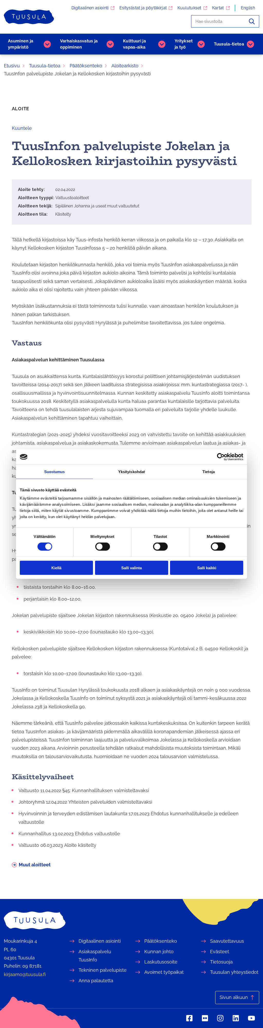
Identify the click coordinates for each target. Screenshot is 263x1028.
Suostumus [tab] (54, 472)
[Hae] (252, 21)
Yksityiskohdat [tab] (131, 472)
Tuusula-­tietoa (229, 44)
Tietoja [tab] (208, 472)
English (248, 7)
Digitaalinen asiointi (90, 7)
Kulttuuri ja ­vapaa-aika (134, 44)
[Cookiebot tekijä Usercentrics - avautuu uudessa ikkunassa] (220, 457)
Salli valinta (131, 567)
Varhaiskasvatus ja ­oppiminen (79, 44)
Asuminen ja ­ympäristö (20, 44)
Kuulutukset (189, 7)
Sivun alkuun (234, 997)
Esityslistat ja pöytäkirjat (143, 7)
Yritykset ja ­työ (184, 44)
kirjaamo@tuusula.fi (25, 974)
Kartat (218, 7)
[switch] (102, 547)
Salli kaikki (206, 567)
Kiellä (56, 567)
